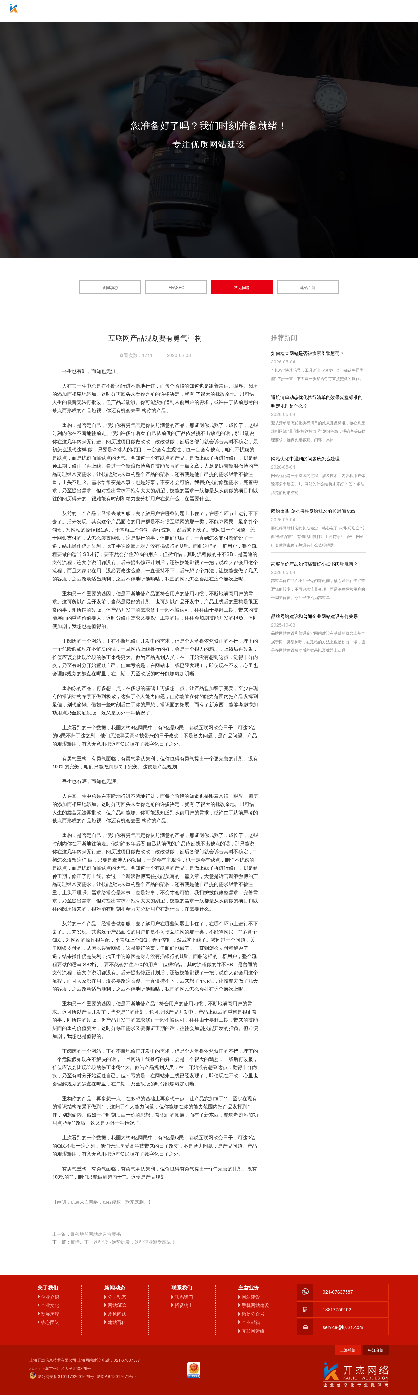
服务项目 (173, 11)
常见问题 (242, 287)
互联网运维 (253, 1330)
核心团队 (50, 1322)
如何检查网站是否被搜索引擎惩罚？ (307, 353)
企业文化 (50, 1305)
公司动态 (117, 1296)
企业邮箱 (209, 11)
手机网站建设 (255, 1305)
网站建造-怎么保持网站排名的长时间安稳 (313, 511)
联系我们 (317, 11)
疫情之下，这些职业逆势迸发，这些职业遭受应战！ (123, 1241)
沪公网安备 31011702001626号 (66, 1376)
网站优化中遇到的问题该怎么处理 (305, 458)
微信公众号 (253, 1313)
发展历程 (50, 1313)
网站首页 (101, 11)
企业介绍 (50, 1296)
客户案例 (281, 11)
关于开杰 (137, 11)
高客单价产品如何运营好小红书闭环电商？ (314, 563)
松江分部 (376, 1350)
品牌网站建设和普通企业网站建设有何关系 (314, 616)
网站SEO (176, 287)
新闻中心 (245, 11)
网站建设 (251, 1296)
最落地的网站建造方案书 (96, 1234)
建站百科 (308, 287)
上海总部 (348, 1350)
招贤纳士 (184, 1305)
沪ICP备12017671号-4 (117, 1376)
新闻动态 (110, 287)
